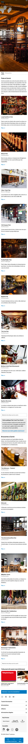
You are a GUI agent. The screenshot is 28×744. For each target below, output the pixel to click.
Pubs (2, 73)
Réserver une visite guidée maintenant (13, 431)
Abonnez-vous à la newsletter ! (11, 691)
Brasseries (8, 73)
